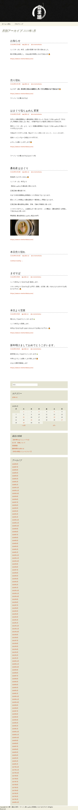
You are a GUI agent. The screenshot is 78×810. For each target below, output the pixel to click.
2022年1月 (15, 623)
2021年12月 (15, 626)
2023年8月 (15, 567)
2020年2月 (15, 690)
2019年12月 (15, 696)
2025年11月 (15, 490)
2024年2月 (15, 549)
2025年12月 (15, 487)
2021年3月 (15, 652)
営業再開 (15, 445)
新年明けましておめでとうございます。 (33, 345)
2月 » (54, 425)
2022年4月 (15, 614)
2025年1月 (15, 517)
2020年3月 (15, 687)
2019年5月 (15, 717)
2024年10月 (15, 526)
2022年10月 (15, 596)
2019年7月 (15, 711)
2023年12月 (15, 555)
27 (62, 420)
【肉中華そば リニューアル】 (21, 440)
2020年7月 (15, 676)
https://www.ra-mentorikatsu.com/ (21, 59)
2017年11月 (15, 770)
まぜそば (15, 273)
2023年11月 (15, 558)
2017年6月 (15, 784)
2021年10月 (15, 631)
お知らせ (15, 40)
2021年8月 (15, 637)
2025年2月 (15, 514)
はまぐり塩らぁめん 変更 (24, 110)
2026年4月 (15, 476)
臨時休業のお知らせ (18, 448)
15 (23, 417)
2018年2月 (15, 761)
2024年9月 (15, 529)
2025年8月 (15, 499)
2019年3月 (15, 723)
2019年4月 (15, 720)
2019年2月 (15, 726)
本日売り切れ (17, 252)
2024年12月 (15, 520)
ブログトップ (19, 24)
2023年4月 (15, 579)
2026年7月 (15, 467)
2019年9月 (15, 705)
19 (54, 417)
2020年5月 (15, 681)
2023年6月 (15, 573)
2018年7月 (15, 746)
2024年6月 (15, 537)
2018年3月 (15, 758)
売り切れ (15, 80)
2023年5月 (15, 576)
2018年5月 (15, 752)
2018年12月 (15, 731)
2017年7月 (15, 781)
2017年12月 (15, 767)
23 (31, 420)
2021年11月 (15, 629)
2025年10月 (15, 493)
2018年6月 (15, 749)
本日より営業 (17, 310)
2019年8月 (15, 708)
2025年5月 (15, 508)
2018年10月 (15, 737)
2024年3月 (15, 546)
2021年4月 (15, 649)
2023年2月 (15, 584)
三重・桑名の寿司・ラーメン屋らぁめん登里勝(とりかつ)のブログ (27, 807)
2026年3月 (15, 479)
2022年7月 (15, 605)
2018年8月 (15, 743)
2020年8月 (15, 673)
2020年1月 (15, 693)
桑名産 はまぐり (19, 168)
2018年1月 (15, 764)
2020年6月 (15, 679)
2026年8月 (15, 464)
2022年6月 (15, 608)
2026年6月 (15, 470)
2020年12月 (15, 661)
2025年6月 (15, 505)
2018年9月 (15, 740)
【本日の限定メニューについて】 (22, 451)
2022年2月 (15, 620)
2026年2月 (15, 482)
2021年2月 (15, 655)
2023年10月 (15, 561)
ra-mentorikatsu (37, 44)
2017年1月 (15, 799)
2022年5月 (15, 611)
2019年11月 (15, 699)
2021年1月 (15, 658)
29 (23, 422)
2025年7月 (15, 502)
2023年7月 (15, 570)
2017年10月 (15, 773)
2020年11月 (15, 664)
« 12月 (23, 425)
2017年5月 (15, 787)
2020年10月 (15, 667)
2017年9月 (15, 776)
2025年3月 (15, 511)
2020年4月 (15, 684)
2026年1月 (15, 484)
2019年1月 (15, 729)
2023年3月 (15, 582)
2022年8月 (15, 602)
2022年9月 (15, 599)
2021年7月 (15, 640)
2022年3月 (15, 617)
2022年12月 (15, 590)
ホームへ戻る (6, 24)
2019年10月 (15, 702)
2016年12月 (15, 802)
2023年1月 (15, 587)
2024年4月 (15, 543)
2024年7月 (15, 534)
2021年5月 (15, 646)
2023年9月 (15, 564)
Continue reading (16, 261)
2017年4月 (15, 790)
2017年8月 (15, 779)
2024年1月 (15, 552)
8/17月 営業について (18, 443)
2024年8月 (15, 532)
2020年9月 (15, 670)
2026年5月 (15, 473)
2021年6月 (15, 643)
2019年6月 (15, 714)
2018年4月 (15, 755)
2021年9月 (15, 634)
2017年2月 (15, 796)
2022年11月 (15, 593)
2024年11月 (15, 523)
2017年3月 (15, 793)
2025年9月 (15, 496)
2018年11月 (15, 734)
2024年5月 (15, 540)
